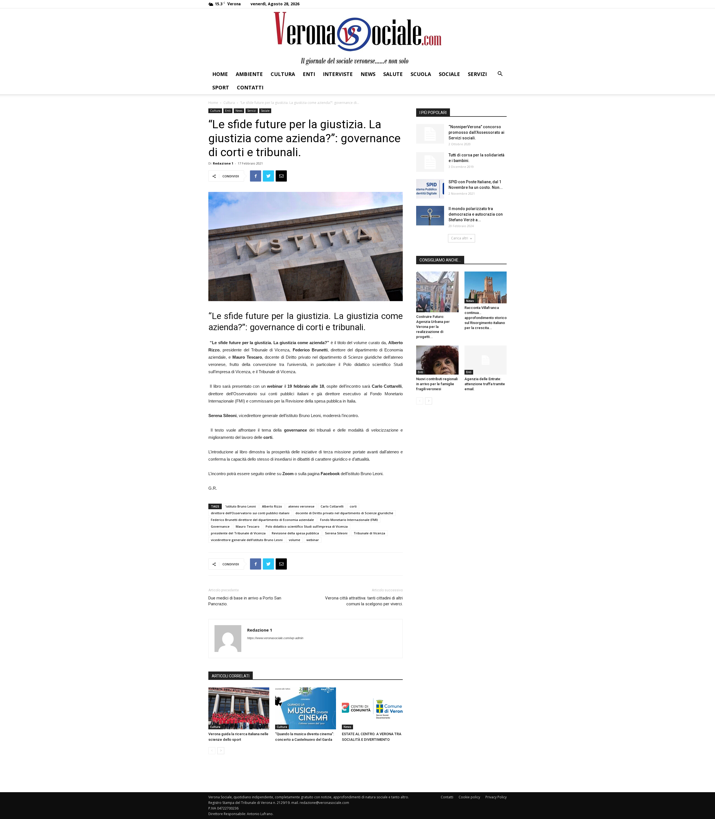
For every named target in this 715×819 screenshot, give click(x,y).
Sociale (449, 74)
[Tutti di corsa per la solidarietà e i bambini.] (430, 162)
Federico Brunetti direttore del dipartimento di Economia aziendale (262, 520)
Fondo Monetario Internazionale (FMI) (349, 520)
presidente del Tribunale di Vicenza (238, 533)
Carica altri (459, 238)
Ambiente (249, 74)
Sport (220, 87)
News (368, 74)
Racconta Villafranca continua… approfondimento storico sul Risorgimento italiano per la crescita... (485, 318)
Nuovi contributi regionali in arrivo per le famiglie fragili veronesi (436, 384)
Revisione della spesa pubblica (295, 533)
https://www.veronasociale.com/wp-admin (275, 638)
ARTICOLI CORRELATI (230, 676)
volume (294, 540)
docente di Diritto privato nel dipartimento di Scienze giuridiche (344, 513)
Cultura (283, 74)
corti (353, 506)
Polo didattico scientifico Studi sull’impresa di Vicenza (307, 526)
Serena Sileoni (336, 533)
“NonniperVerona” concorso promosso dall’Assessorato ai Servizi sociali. (476, 132)
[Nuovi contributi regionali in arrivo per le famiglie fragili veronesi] (437, 360)
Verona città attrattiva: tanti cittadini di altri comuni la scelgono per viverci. (364, 601)
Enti (309, 74)
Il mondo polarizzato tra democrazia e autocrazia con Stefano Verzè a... (476, 214)
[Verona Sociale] (357, 37)
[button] (500, 74)
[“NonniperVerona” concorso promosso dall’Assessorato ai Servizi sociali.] (430, 134)
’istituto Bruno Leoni (240, 506)
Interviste (338, 74)
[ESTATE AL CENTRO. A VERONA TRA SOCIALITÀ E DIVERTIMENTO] (372, 708)
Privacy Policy (496, 797)
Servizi (477, 74)
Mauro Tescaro (247, 526)
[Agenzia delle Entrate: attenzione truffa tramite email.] (485, 360)
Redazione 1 (223, 163)
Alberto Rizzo (272, 506)
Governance (220, 526)
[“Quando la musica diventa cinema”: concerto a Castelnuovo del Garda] (305, 708)
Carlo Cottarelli (332, 506)
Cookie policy (469, 797)
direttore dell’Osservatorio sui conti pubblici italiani (250, 513)
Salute (393, 74)
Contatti (250, 87)
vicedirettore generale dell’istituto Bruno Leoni (247, 540)
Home (220, 74)
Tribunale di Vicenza (369, 533)
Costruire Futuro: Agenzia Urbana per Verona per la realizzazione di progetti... (433, 327)
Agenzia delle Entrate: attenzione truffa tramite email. (484, 384)
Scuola (421, 74)
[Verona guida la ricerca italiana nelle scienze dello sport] (238, 708)
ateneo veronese (301, 506)
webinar (312, 540)
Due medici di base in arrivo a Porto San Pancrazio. (244, 601)
